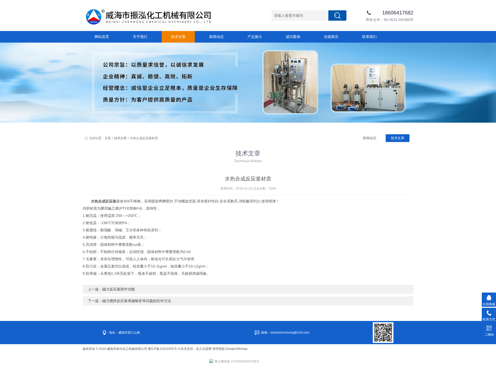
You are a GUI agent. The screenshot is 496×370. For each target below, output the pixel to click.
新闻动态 (216, 37)
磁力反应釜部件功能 (118, 289)
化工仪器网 (204, 349)
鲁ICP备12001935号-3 (164, 349)
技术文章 (178, 37)
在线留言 (331, 37)
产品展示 (254, 37)
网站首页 (102, 37)
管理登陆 (218, 349)
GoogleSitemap (236, 349)
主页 (108, 138)
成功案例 (293, 37)
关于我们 (140, 37)
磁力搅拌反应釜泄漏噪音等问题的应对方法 (136, 301)
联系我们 (369, 37)
